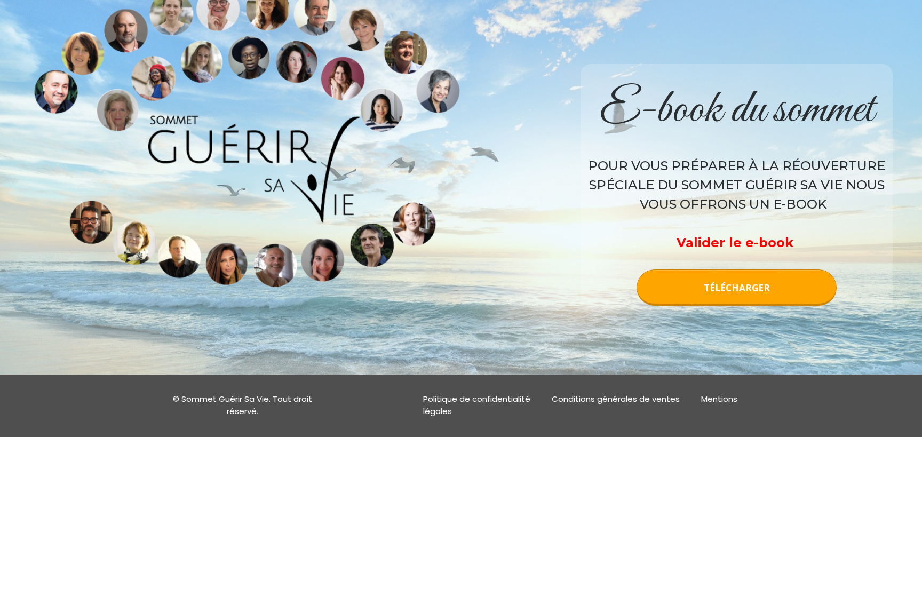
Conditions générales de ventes (616, 398)
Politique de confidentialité (476, 398)
